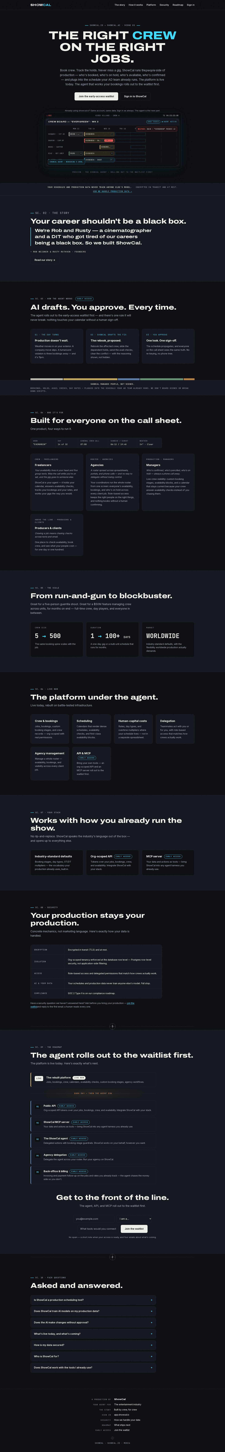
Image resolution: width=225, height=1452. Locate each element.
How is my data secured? (49, 1345)
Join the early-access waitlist (96, 96)
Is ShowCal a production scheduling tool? (59, 1299)
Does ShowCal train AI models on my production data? (66, 1311)
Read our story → (45, 259)
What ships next (122, 1425)
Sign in (191, 4)
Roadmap (178, 4)
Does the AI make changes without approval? (61, 1322)
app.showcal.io (121, 1414)
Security (164, 4)
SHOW (40, 5)
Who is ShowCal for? (46, 1356)
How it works (136, 4)
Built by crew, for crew (125, 1409)
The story (119, 4)
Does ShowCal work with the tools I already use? (63, 1367)
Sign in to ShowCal (135, 96)
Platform (151, 4)
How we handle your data (127, 1420)
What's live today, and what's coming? (57, 1333)
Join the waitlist (134, 1228)
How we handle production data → (112, 191)
